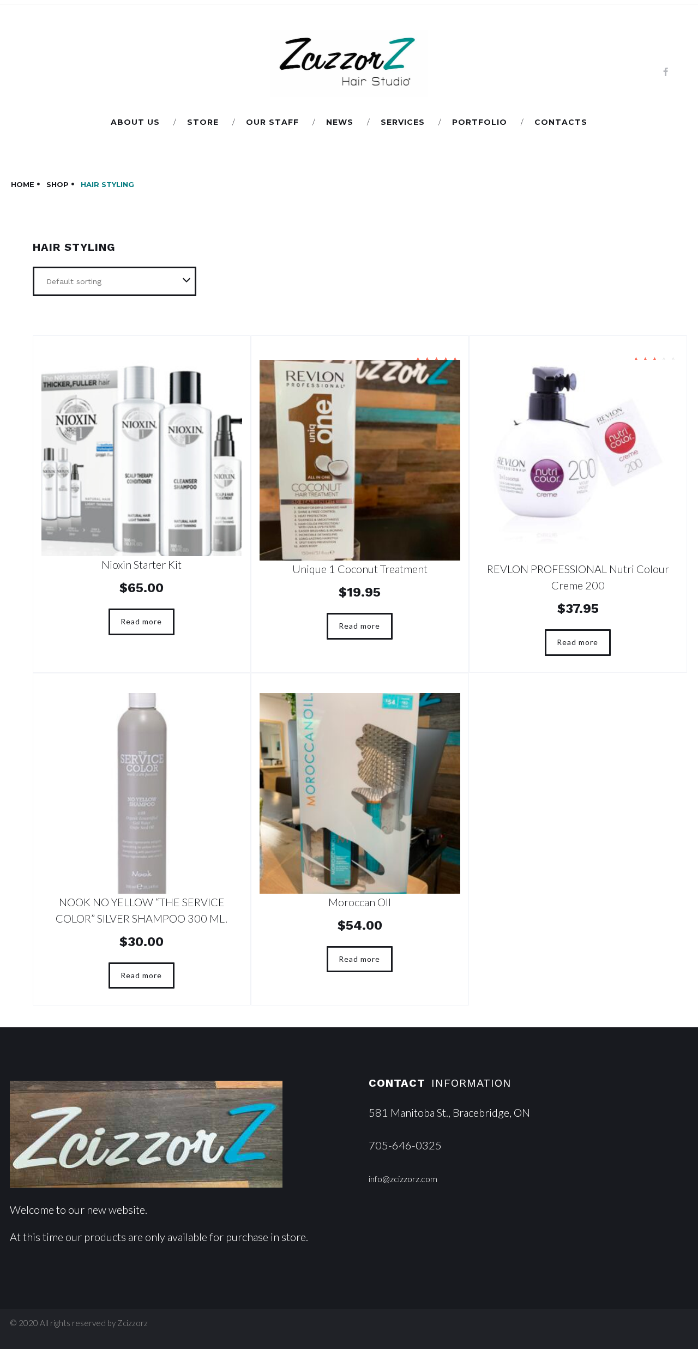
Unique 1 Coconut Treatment (360, 568)
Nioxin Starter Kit (141, 564)
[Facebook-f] (665, 72)
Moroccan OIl (359, 901)
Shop (57, 184)
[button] (403, 1179)
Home (22, 184)
